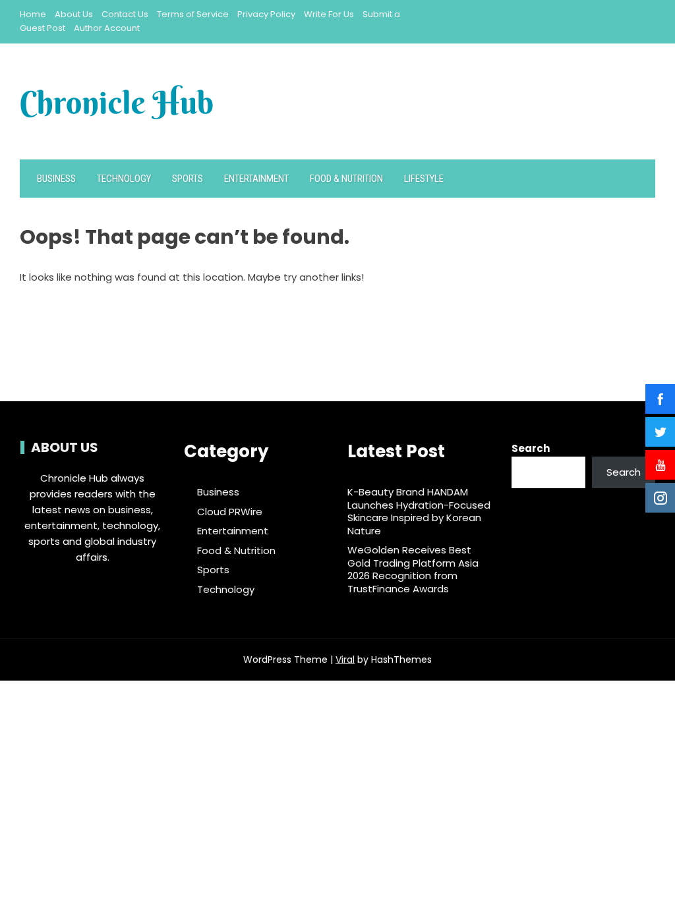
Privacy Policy (266, 14)
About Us (74, 14)
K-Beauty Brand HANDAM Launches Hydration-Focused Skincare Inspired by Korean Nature (418, 511)
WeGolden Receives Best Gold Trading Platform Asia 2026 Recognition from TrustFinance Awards (413, 569)
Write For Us (329, 14)
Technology (124, 178)
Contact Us (125, 14)
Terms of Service (193, 14)
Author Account (107, 28)
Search (531, 448)
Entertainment (256, 178)
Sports (187, 178)
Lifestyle (424, 178)
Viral (345, 659)
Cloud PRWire (229, 512)
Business (56, 178)
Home (33, 14)
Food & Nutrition (346, 178)
